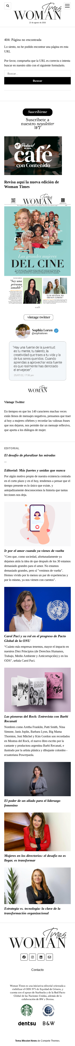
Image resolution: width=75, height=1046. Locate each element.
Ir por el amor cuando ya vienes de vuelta (34, 551)
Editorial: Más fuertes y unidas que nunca (34, 470)
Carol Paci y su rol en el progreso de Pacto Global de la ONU (35, 638)
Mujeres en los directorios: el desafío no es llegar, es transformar (35, 858)
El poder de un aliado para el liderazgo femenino (32, 803)
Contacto (37, 969)
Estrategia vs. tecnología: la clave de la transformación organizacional (32, 911)
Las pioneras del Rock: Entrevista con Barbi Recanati (36, 719)
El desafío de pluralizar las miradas (29, 455)
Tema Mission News (26, 1040)
